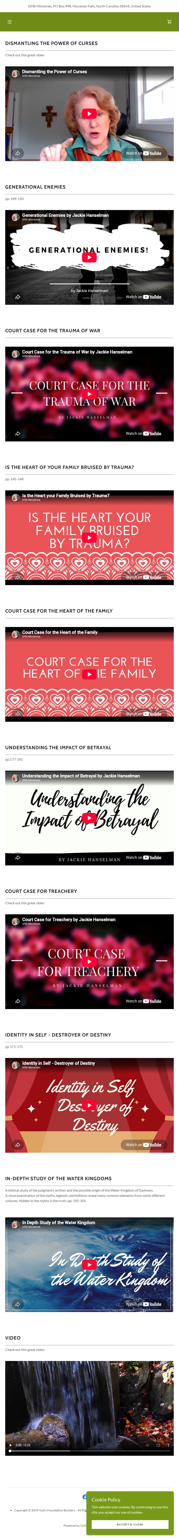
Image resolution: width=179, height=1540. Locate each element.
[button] (9, 21)
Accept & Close (130, 1524)
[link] (169, 21)
